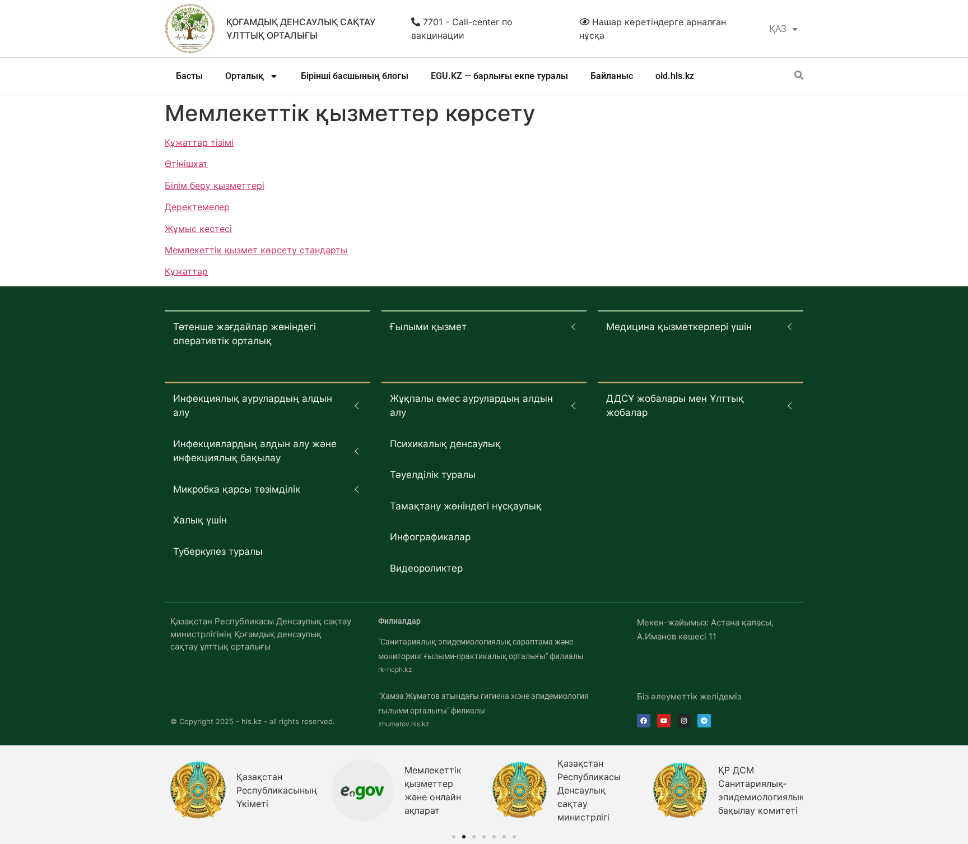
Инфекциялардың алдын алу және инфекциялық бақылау (255, 451)
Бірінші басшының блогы (354, 76)
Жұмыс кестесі (198, 228)
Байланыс (611, 76)
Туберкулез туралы (218, 551)
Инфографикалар (430, 536)
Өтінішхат (186, 163)
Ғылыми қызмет (428, 326)
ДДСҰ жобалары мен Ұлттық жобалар (675, 406)
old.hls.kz (674, 76)
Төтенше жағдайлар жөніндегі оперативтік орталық (244, 334)
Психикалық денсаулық (445, 443)
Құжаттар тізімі (199, 142)
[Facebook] (643, 720)
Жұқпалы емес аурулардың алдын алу (471, 406)
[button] (453, 836)
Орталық (244, 76)
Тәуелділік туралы (433, 474)
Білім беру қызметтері (214, 185)
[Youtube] (664, 720)
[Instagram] (684, 720)
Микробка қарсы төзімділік (236, 489)
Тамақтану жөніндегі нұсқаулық (466, 506)
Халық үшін (200, 520)
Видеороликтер (426, 568)
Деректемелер (197, 206)
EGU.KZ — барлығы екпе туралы (499, 76)
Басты (189, 76)
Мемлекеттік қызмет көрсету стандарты (256, 250)
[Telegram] (704, 720)
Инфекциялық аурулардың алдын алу (252, 406)
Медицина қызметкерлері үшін (679, 326)
